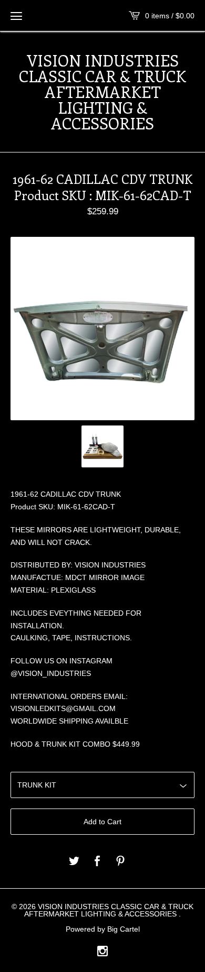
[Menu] (16, 15)
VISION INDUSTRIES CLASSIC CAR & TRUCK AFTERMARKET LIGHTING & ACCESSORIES (102, 91)
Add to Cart (102, 821)
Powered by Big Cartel (103, 929)
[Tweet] (74, 862)
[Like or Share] (97, 862)
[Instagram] (102, 952)
